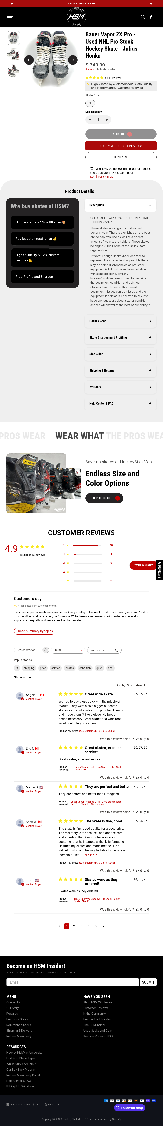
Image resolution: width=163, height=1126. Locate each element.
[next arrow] (73, 60)
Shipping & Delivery (19, 1030)
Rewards (12, 1013)
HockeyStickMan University (24, 1052)
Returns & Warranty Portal (23, 1075)
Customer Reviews (95, 1008)
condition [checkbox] (85, 668)
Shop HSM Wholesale (97, 1002)
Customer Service (130, 88)
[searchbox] (28, 650)
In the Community (94, 1013)
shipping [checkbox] (29, 668)
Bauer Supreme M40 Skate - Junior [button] (96, 731)
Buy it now (120, 157)
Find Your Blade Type (20, 1058)
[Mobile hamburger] (10, 17)
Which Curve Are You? (21, 1063)
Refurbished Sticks (18, 1025)
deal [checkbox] (110, 668)
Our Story (12, 1008)
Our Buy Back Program (21, 1069)
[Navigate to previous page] (59, 926)
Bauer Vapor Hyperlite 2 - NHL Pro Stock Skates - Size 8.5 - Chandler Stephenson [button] (97, 803)
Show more (22, 677)
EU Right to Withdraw (20, 1086)
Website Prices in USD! (98, 1036)
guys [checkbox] (99, 668)
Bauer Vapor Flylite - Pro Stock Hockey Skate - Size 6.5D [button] (98, 768)
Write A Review (143, 564)
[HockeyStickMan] (76, 17)
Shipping (89, 69)
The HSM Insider (94, 1025)
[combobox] (68, 650)
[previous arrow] (29, 60)
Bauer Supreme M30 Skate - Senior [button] (96, 862)
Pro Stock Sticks (17, 1019)
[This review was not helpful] (145, 739)
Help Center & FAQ (18, 1080)
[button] (81, 616)
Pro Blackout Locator (97, 1019)
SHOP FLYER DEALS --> (81, 3)
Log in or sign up (101, 176)
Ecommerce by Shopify (107, 1119)
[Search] (142, 17)
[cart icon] (152, 17)
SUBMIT (148, 982)
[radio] (90, 103)
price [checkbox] (43, 668)
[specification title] (42, 222)
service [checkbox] (55, 668)
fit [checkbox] (17, 668)
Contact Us (13, 1002)
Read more (90, 855)
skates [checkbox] (70, 668)
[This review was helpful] (137, 739)
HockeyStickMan (72, 1119)
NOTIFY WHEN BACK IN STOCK (121, 146)
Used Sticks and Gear (97, 1030)
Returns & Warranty (18, 1036)
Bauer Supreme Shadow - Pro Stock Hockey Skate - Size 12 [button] (97, 900)
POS (85, 1119)
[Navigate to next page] (103, 926)
